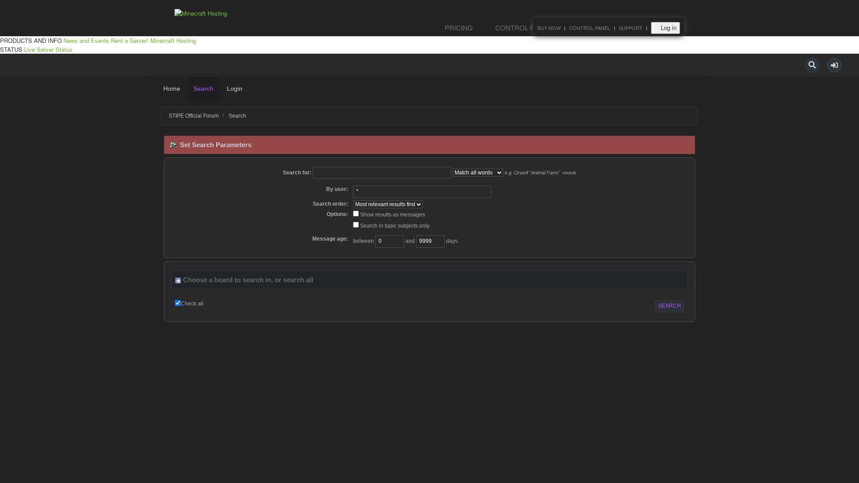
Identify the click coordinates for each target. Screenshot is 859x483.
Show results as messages (392, 215)
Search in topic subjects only (394, 226)
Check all (192, 304)
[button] (834, 65)
